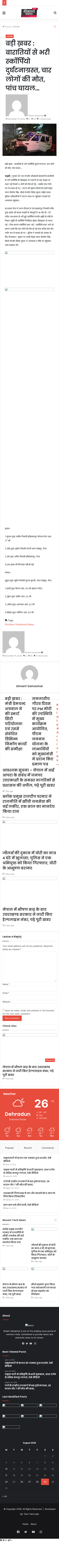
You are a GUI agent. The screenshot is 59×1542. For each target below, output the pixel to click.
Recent (28, 1147)
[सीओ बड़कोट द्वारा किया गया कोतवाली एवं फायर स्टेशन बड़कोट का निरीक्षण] (43, 1274)
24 (6, 1481)
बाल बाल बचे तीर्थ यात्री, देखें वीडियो (21, 1204)
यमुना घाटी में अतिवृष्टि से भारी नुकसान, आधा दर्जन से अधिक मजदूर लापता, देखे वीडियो (29, 1171)
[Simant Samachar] (29, 12)
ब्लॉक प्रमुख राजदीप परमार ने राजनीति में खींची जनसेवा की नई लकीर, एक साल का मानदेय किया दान (13, 1236)
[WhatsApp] (6, 1540)
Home (25, 1524)
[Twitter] (28, 1343)
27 (29, 1481)
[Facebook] (24, 1343)
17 (6, 1475)
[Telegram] (9, 1540)
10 (6, 1469)
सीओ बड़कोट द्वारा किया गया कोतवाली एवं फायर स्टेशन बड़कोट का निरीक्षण (43, 1289)
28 (37, 1481)
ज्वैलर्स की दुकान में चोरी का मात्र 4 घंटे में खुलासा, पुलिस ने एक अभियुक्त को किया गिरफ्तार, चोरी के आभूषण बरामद (43, 1251)
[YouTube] (31, 1343)
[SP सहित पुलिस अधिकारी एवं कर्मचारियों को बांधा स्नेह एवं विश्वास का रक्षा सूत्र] (11, 1419)
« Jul (4, 1496)
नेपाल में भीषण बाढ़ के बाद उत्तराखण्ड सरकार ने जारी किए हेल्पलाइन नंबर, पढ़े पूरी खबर (28, 1071)
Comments (48, 1147)
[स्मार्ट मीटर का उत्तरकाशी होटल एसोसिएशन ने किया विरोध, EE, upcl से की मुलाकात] (29, 1419)
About (34, 1524)
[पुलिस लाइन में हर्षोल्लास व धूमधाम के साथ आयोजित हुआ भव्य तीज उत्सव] (48, 1419)
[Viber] (11, 1540)
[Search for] (55, 13)
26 (21, 1481)
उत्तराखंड (10, 36)
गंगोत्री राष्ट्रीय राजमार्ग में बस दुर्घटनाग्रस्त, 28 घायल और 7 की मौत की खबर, (26, 1183)
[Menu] (4, 13)
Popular (9, 1147)
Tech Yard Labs (31, 1514)
